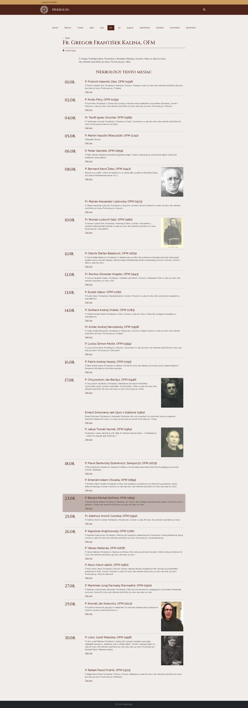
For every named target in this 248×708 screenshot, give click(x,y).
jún (111, 27)
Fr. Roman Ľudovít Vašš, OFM (109, 219)
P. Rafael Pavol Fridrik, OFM (107, 670)
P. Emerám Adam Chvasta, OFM (110, 480)
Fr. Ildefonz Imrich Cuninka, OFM (111, 516)
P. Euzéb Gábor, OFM (103, 292)
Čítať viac (88, 92)
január (55, 27)
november (175, 27)
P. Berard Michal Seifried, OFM (110, 497)
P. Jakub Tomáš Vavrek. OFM (108, 429)
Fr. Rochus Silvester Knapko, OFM (112, 274)
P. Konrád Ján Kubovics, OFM (108, 603)
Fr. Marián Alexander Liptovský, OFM (113, 201)
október (160, 27)
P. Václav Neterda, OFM (105, 548)
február (67, 27)
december (191, 27)
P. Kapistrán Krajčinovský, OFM (109, 531)
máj (101, 27)
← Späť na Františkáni (48, 2)
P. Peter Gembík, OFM (104, 150)
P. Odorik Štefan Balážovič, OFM (111, 253)
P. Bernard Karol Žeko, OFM (108, 168)
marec (80, 27)
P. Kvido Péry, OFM (102, 99)
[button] (204, 10)
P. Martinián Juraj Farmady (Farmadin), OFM (118, 585)
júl (119, 27)
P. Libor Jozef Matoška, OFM (108, 637)
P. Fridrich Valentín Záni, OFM (109, 81)
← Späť (66, 38)
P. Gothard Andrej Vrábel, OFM (110, 310)
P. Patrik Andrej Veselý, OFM (108, 361)
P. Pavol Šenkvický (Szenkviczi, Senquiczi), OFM (121, 463)
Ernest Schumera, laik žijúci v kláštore (115, 412)
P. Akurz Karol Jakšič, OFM (107, 564)
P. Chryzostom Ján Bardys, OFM (110, 379)
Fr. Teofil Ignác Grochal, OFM (108, 117)
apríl (92, 27)
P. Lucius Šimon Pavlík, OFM (108, 343)
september (145, 27)
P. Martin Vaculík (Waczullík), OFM (111, 135)
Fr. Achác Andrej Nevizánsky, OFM (112, 327)
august (130, 27)
